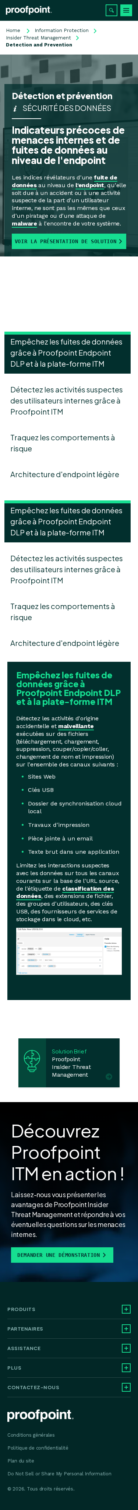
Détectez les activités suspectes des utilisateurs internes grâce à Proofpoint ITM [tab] (66, 400)
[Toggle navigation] (126, 10)
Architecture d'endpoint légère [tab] (64, 474)
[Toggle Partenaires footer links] (126, 1328)
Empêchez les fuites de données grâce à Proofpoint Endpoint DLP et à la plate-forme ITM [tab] (66, 352)
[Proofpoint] (29, 10)
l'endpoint (89, 185)
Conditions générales (31, 1435)
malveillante (76, 726)
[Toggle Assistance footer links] (126, 1348)
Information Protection (62, 30)
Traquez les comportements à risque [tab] (62, 443)
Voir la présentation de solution (65, 241)
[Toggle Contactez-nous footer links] (126, 1387)
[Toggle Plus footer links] (126, 1367)
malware (24, 223)
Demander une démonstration (58, 1255)
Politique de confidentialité (37, 1448)
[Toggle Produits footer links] (126, 1309)
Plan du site (20, 1461)
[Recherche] (111, 10)
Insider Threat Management (38, 38)
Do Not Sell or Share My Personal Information (59, 1473)
